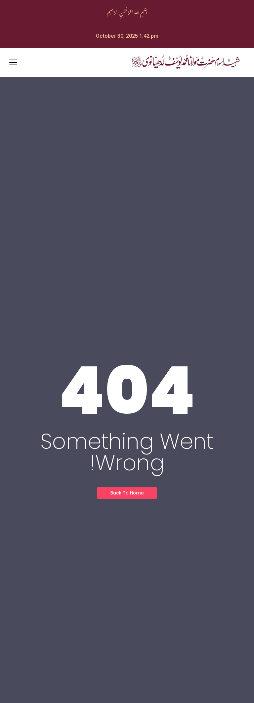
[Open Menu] (13, 62)
